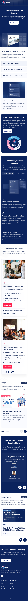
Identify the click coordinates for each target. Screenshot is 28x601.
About (11, 586)
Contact (12, 588)
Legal (2, 586)
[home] (5, 2)
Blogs (11, 583)
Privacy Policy (11, 595)
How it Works (4, 588)
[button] (25, 2)
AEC (2, 583)
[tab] (8, 173)
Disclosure (3, 595)
